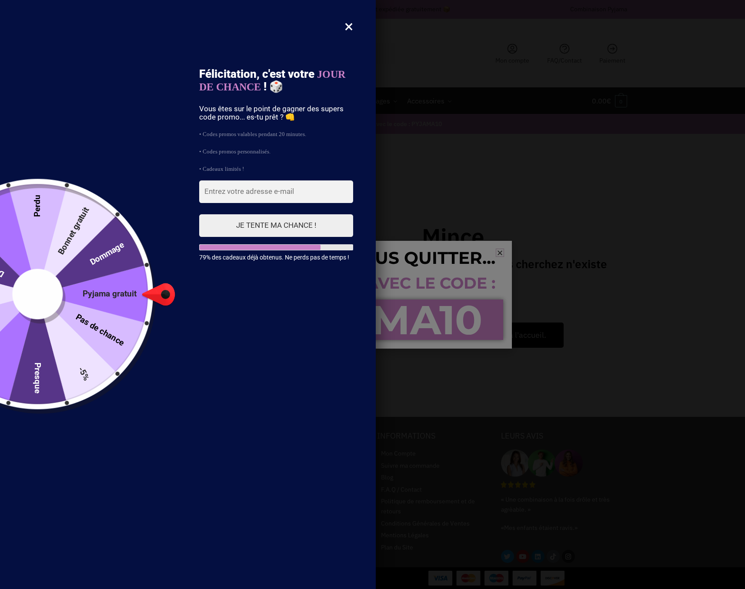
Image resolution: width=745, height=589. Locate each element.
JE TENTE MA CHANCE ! (276, 225)
